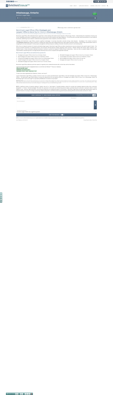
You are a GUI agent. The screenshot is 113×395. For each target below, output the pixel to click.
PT (81, 95)
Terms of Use (94, 120)
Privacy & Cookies (88, 120)
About (75, 5)
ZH (91, 95)
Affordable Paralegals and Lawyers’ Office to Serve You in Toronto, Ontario (34, 61)
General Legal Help (95, 5)
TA (84, 95)
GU (88, 94)
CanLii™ (45, 73)
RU (82, 95)
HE (89, 94)
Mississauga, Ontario (28, 17)
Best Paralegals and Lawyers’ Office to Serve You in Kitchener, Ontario (33, 56)
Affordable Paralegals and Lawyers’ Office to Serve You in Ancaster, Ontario (76, 55)
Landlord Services (83, 5)
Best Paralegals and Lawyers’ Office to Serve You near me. (72, 58)
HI (91, 94)
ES (84, 94)
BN (77, 94)
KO (78, 95)
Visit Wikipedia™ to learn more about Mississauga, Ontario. (51, 82)
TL (85, 95)
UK (87, 95)
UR (88, 95)
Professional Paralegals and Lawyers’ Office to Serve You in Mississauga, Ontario (36, 58)
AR (76, 94)
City (22, 17)
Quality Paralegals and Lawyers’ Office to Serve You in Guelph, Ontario (33, 60)
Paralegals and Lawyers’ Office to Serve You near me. (71, 60)
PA (79, 95)
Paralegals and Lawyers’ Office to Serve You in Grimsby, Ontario (32, 55)
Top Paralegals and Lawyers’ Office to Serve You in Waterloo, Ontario (75, 56)
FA (85, 94)
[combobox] (56, 111)
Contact (104, 5)
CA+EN (80, 94)
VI (89, 95)
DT (82, 94)
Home (71, 5)
